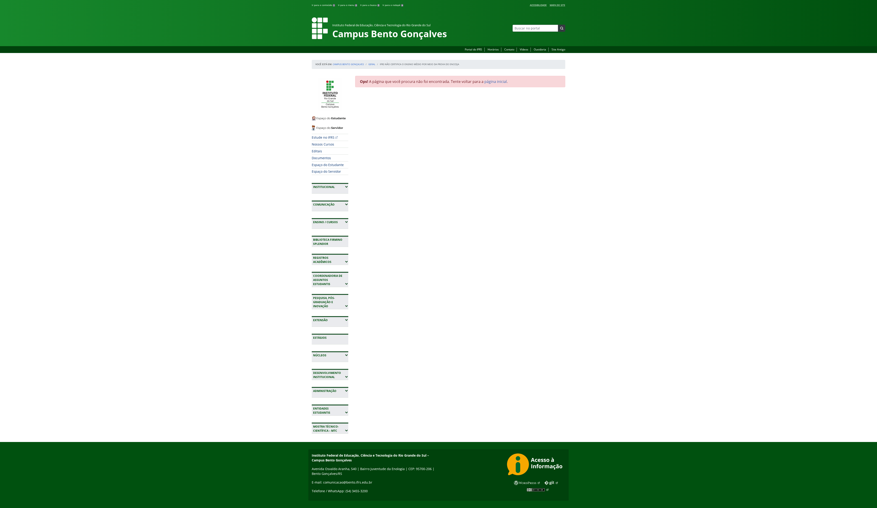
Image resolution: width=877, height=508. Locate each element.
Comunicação (330, 204)
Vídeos (524, 49)
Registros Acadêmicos (330, 260)
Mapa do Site (557, 5)
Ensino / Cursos (330, 222)
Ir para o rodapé (393, 5)
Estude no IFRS (323, 137)
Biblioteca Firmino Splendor (327, 242)
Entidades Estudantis (330, 411)
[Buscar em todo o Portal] (561, 28)
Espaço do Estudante (328, 165)
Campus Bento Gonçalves (348, 64)
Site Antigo (558, 49)
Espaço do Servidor (326, 171)
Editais (317, 151)
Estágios (320, 338)
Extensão (330, 320)
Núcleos (330, 355)
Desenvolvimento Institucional (330, 375)
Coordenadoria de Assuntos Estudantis (330, 280)
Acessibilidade (538, 5)
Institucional (330, 187)
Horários (493, 49)
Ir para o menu (347, 5)
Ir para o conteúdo (323, 5)
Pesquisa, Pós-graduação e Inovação (330, 302)
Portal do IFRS (473, 49)
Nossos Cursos (323, 144)
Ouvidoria (540, 49)
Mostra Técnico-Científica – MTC (330, 429)
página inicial (495, 81)
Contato (509, 49)
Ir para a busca (369, 5)
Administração (330, 391)
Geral (371, 64)
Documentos (321, 158)
